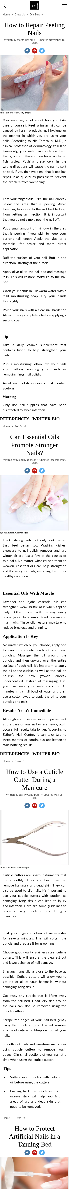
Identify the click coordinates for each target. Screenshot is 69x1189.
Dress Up (20, 14)
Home (6, 14)
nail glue (43, 228)
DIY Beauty (36, 14)
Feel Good (20, 426)
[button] (27, 51)
